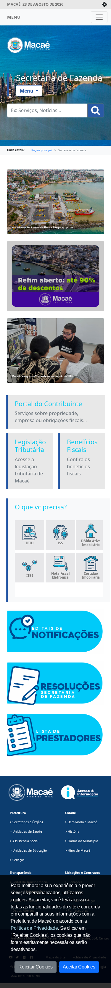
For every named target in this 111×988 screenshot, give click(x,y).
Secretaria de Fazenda (59, 77)
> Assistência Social (24, 841)
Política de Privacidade (34, 928)
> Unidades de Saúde (26, 831)
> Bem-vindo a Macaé (81, 822)
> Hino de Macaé (77, 850)
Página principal (41, 150)
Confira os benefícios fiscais (78, 466)
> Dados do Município (81, 841)
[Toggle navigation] (99, 17)
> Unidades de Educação (28, 850)
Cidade (70, 813)
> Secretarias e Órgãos (26, 822)
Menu (27, 91)
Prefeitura (18, 813)
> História (72, 831)
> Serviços (17, 860)
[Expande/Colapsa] (104, 4)
